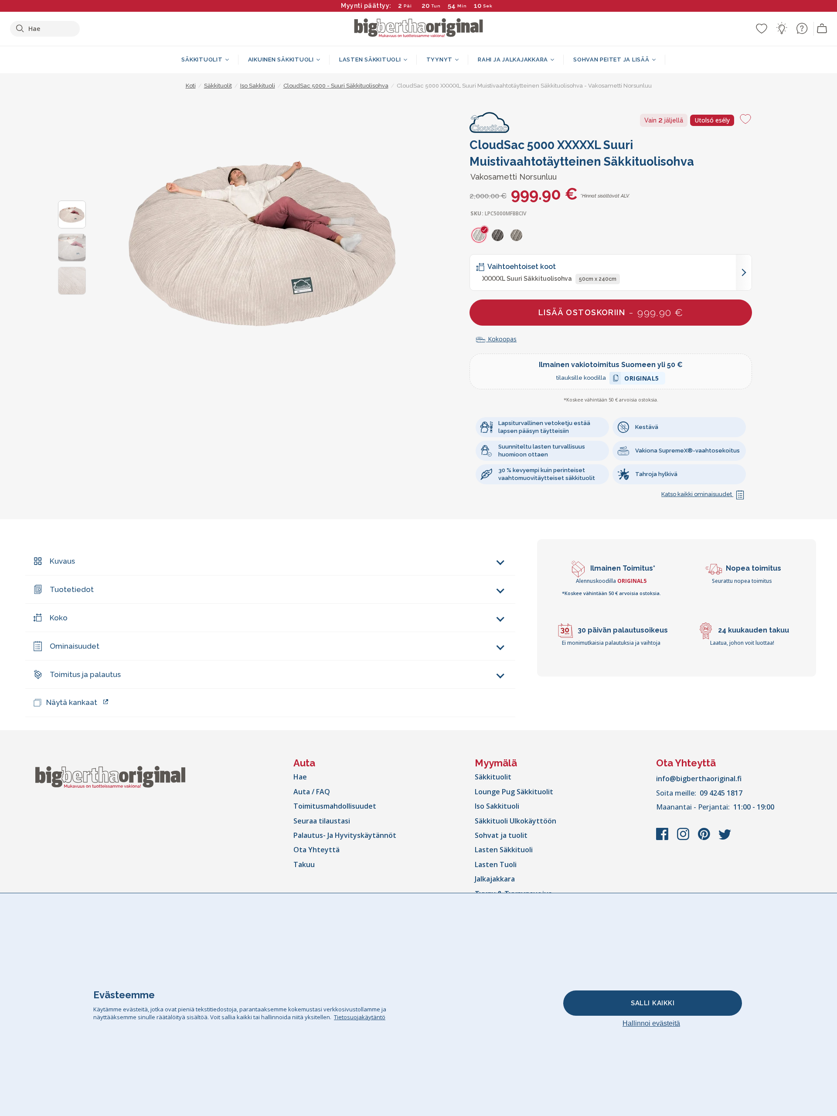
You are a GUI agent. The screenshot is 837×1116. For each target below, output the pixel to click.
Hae (300, 777)
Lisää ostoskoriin (611, 312)
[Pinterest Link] (705, 838)
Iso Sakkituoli (497, 806)
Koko (59, 617)
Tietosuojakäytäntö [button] (359, 1017)
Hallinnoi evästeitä (651, 1023)
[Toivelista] (761, 28)
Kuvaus (62, 561)
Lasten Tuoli (496, 864)
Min (462, 5)
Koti (191, 85)
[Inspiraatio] (781, 28)
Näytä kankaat (71, 702)
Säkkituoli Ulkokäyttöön (515, 821)
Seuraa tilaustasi (321, 821)
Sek (486, 5)
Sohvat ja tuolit (501, 835)
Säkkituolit (493, 777)
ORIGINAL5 (641, 379)
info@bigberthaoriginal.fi (699, 778)
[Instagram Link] (684, 838)
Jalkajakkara (495, 879)
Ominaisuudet (74, 646)
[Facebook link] (663, 838)
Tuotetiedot (72, 589)
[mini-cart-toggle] (822, 29)
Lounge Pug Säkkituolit (514, 791)
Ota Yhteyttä (316, 849)
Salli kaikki (652, 1003)
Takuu (304, 864)
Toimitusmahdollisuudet (334, 806)
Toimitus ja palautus (85, 674)
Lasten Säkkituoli (504, 849)
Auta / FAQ (311, 791)
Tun (436, 5)
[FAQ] (801, 28)
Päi (408, 5)
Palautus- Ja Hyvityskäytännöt (344, 835)
